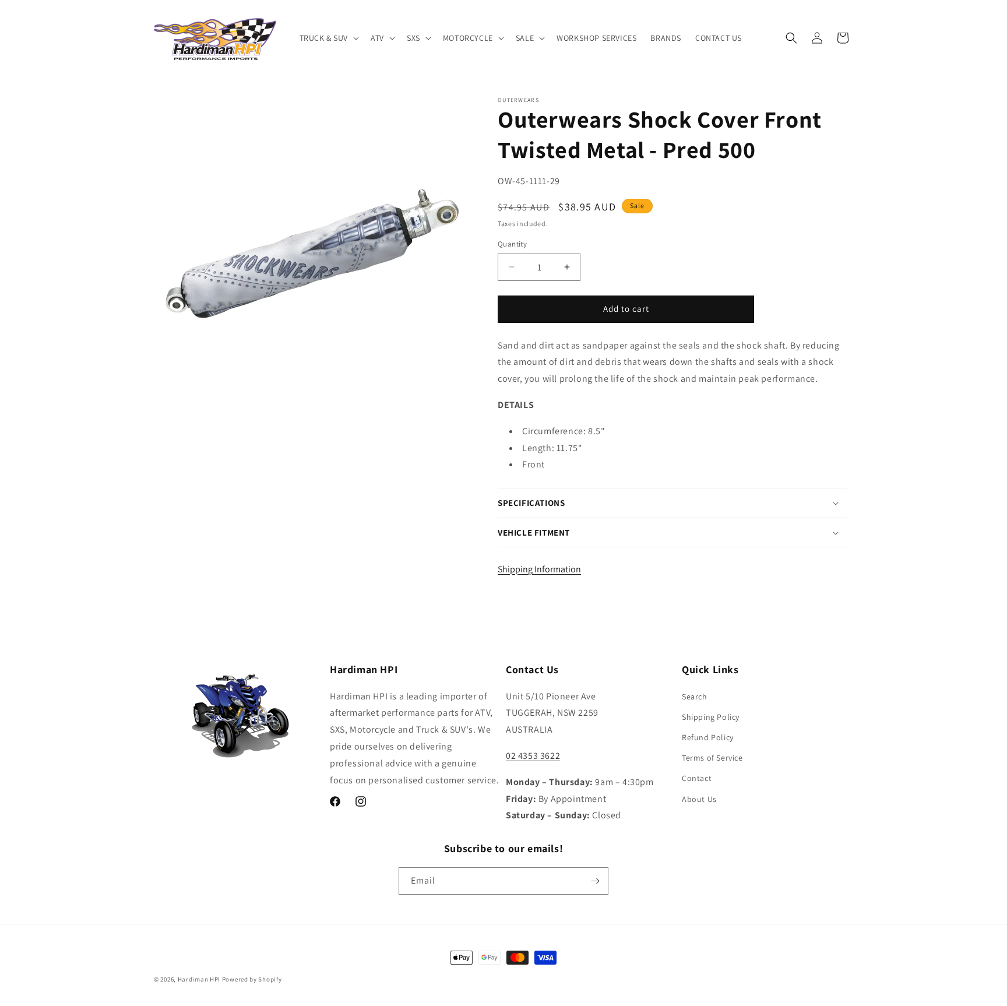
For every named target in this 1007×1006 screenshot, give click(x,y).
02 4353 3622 (533, 756)
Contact (697, 778)
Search (694, 696)
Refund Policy (708, 737)
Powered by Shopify (252, 979)
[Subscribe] (595, 881)
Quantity (512, 244)
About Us (699, 799)
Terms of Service (712, 757)
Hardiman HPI (199, 979)
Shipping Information (539, 569)
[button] (328, 38)
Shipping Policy (711, 717)
